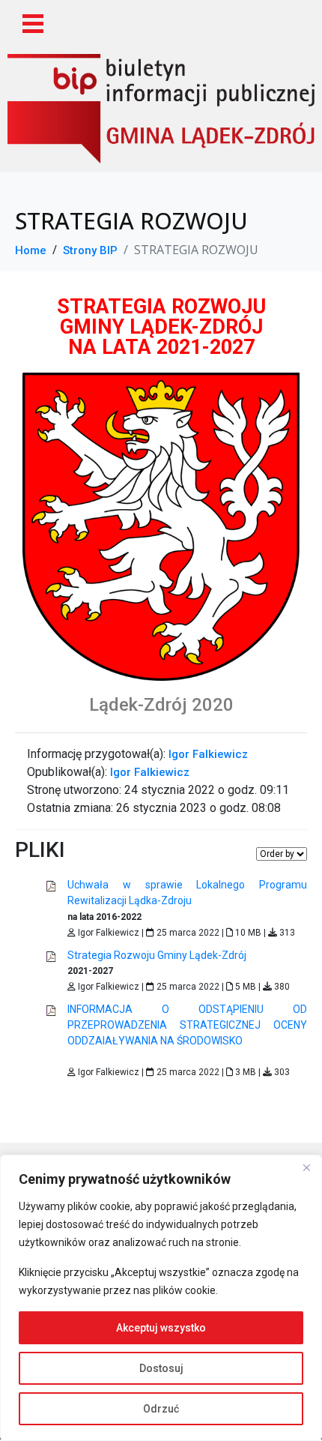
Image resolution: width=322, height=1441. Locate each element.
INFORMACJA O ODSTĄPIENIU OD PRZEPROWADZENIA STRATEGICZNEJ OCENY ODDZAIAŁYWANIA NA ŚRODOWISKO (187, 1025)
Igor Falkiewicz (208, 754)
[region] (161, 1298)
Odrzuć (161, 1409)
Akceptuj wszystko (161, 1328)
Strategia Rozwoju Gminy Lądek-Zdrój (156, 955)
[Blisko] (306, 1167)
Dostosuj (161, 1368)
